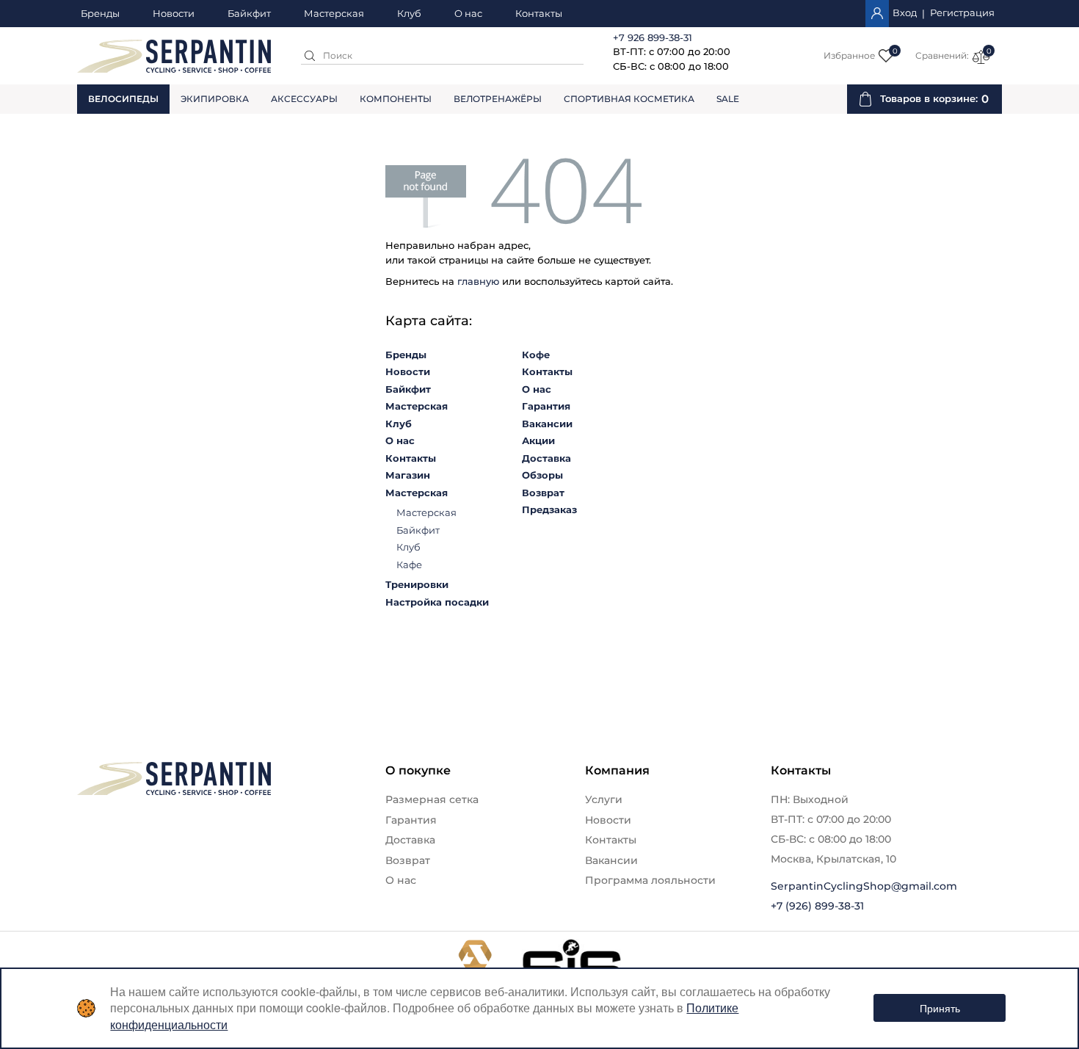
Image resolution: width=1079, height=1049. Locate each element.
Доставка (546, 458)
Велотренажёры (498, 98)
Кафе (409, 564)
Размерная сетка (432, 799)
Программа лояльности (650, 880)
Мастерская (334, 14)
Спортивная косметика (629, 98)
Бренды (100, 14)
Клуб (409, 14)
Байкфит (249, 14)
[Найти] (310, 56)
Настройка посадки (437, 602)
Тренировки (416, 584)
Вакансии (547, 423)
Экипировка (215, 98)
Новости (174, 14)
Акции (538, 440)
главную (478, 281)
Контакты (538, 14)
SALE (727, 98)
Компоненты (396, 98)
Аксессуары (304, 98)
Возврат (543, 492)
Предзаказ (549, 509)
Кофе (536, 354)
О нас (468, 14)
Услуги (603, 799)
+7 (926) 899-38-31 (817, 905)
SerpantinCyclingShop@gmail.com (864, 886)
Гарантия (546, 406)
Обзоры (542, 475)
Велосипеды (123, 98)
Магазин (407, 475)
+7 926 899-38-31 (652, 37)
